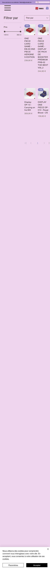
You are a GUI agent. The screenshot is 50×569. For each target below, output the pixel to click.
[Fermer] (46, 551)
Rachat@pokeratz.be (25, 2)
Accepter (37, 565)
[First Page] (25, 143)
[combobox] (37, 17)
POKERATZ (41, 8)
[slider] (4, 31)
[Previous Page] (30, 143)
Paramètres (13, 565)
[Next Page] (44, 143)
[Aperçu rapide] (29, 93)
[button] (47, 7)
